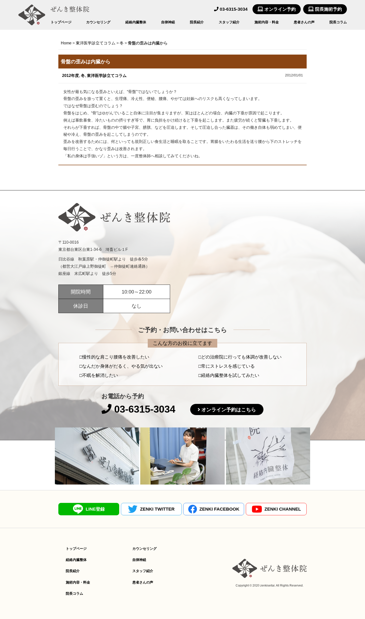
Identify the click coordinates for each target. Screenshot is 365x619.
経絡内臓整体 (135, 22)
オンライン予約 (279, 9)
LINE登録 (95, 509)
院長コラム (338, 22)
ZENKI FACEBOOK (219, 509)
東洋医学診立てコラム (107, 75)
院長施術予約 (328, 9)
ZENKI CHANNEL (282, 509)
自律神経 (168, 22)
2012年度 (70, 75)
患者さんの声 (304, 22)
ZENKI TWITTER (157, 509)
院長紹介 (197, 22)
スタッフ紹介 (229, 22)
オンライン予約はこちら (228, 409)
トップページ (61, 22)
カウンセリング (98, 22)
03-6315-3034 (233, 9)
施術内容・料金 (267, 22)
